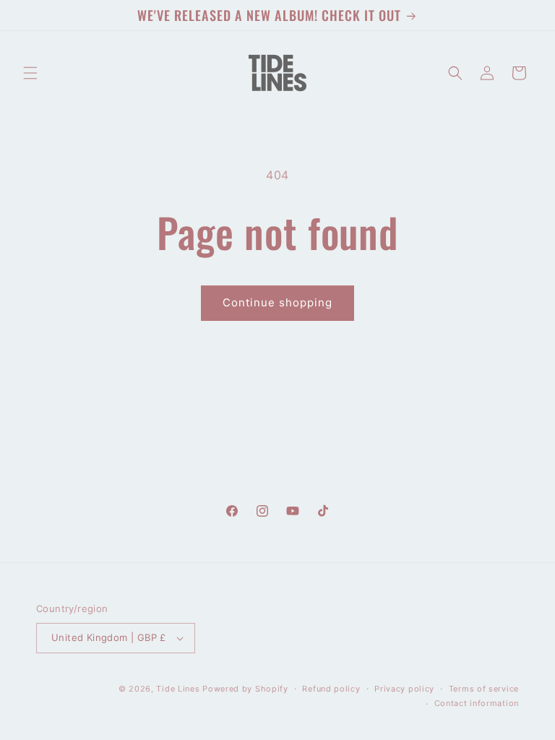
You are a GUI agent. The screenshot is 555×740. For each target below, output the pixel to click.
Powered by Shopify (245, 689)
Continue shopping (277, 302)
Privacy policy (404, 689)
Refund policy (331, 689)
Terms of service (484, 689)
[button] (30, 73)
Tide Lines (177, 689)
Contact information (476, 703)
